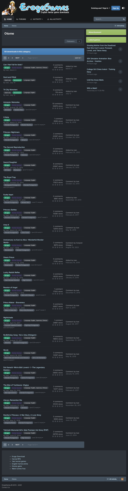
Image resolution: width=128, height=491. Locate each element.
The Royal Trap (9, 177)
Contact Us (6, 487)
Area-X (6, 225)
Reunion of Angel (10, 287)
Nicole (5, 350)
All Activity (55, 19)
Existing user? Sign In (100, 8)
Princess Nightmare (11, 132)
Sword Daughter (10, 162)
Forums (22, 19)
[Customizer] (123, 8)
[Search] (124, 19)
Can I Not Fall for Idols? (12, 65)
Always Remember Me (12, 400)
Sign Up (116, 8)
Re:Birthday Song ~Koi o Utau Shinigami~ (20, 335)
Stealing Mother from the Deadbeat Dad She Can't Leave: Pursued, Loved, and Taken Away (101, 47)
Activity (37, 19)
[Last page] (22, 58)
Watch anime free (19, 469)
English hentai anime (20, 464)
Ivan (7, 70)
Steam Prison (8, 257)
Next (18, 58)
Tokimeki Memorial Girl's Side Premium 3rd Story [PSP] (25, 430)
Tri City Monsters (10, 90)
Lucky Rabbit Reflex (11, 272)
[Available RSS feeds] (122, 479)
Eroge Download (18, 456)
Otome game (17, 466)
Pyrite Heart (8, 195)
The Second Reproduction (14, 147)
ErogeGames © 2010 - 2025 (12, 485)
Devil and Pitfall (9, 77)
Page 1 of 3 (32, 58)
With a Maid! (92, 88)
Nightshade (8, 317)
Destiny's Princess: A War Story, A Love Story (22, 415)
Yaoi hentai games (19, 461)
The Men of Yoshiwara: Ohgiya (16, 385)
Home (9, 19)
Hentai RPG (16, 459)
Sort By (78, 58)
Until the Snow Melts (95, 80)
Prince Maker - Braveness (14, 302)
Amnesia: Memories (11, 102)
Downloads (114, 19)
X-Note (6, 117)
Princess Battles (10, 210)
